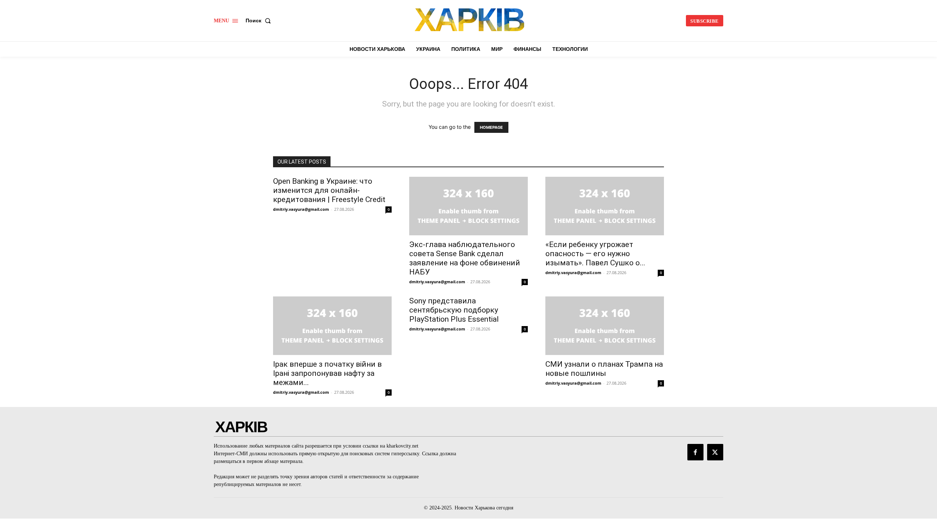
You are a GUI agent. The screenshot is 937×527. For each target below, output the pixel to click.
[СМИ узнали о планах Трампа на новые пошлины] (604, 325)
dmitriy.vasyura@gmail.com (301, 209)
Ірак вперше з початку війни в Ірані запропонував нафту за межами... (327, 373)
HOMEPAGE (491, 127)
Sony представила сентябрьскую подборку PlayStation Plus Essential (454, 310)
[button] (260, 20)
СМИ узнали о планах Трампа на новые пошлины (604, 369)
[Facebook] (695, 452)
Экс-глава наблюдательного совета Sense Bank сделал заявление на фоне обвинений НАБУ (464, 258)
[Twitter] (715, 452)
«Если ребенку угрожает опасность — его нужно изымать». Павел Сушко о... (595, 253)
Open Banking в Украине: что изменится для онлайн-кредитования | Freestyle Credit (329, 190)
